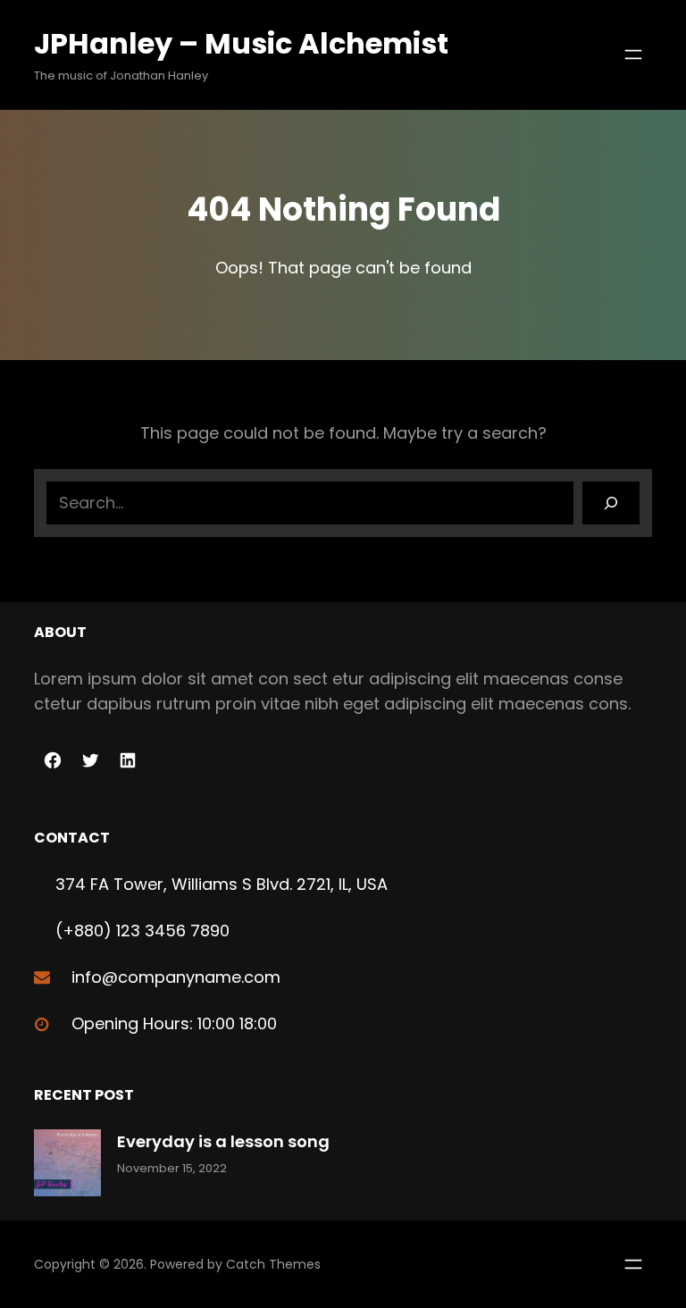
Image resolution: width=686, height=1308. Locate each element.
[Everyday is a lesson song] (67, 1166)
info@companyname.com (175, 977)
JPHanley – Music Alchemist (241, 43)
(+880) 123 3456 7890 (142, 930)
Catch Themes (273, 1264)
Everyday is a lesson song (223, 1141)
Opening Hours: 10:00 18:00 (174, 1023)
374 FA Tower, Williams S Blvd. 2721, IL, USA (221, 884)
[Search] (611, 503)
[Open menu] (633, 54)
